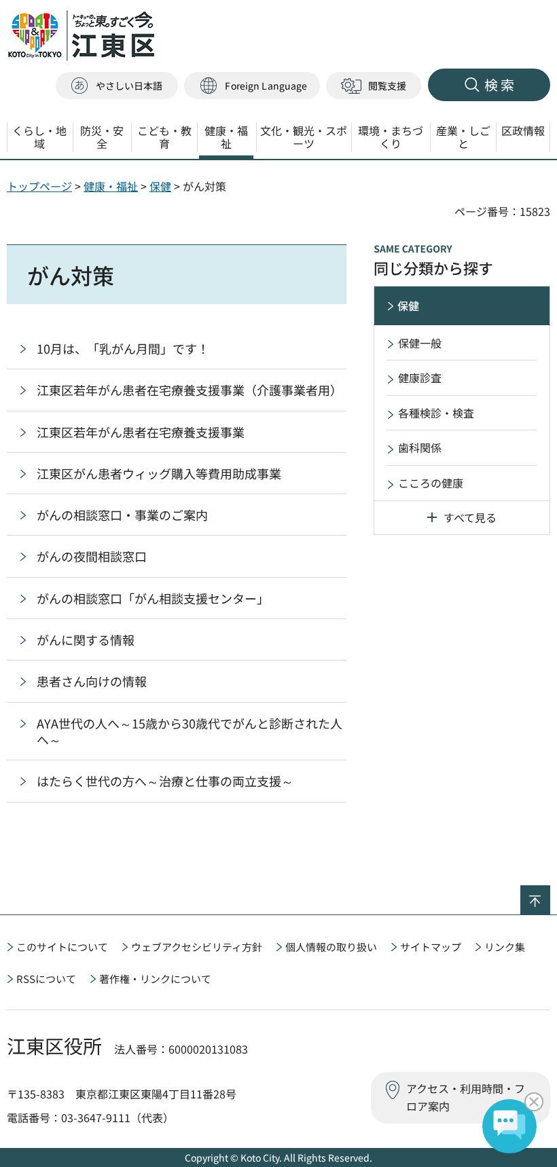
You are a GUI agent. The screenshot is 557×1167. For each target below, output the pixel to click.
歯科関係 (420, 447)
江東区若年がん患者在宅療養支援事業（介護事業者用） (189, 390)
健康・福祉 (111, 186)
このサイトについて (62, 947)
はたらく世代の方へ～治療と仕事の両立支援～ (165, 781)
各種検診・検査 (436, 413)
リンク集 (504, 947)
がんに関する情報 (85, 639)
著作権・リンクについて (155, 978)
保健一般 (420, 343)
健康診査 (420, 377)
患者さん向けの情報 (92, 681)
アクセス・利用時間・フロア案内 (465, 1097)
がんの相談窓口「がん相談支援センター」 (153, 598)
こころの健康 (430, 483)
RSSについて (46, 978)
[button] (252, 86)
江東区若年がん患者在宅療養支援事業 (141, 432)
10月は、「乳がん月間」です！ (123, 348)
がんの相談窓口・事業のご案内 (122, 514)
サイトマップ (430, 947)
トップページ (39, 186)
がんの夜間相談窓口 (92, 556)
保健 (160, 186)
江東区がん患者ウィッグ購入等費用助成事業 (159, 473)
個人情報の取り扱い (331, 947)
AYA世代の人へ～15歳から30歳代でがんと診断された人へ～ (189, 731)
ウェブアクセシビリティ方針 (196, 947)
